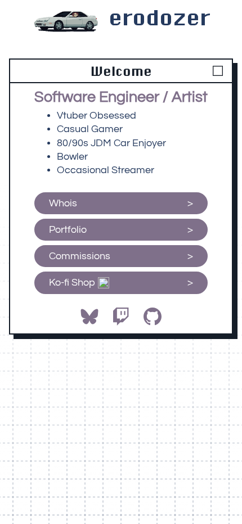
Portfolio (68, 229)
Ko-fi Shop (73, 282)
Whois (63, 203)
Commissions (79, 256)
